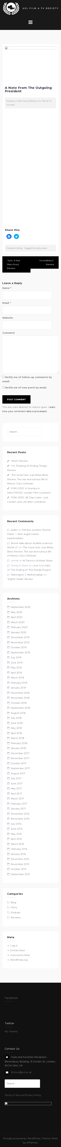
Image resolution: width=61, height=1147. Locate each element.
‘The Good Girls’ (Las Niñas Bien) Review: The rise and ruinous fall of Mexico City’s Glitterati (27, 479)
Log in (14, 945)
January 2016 (18, 854)
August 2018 (18, 713)
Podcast (15, 912)
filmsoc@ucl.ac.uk (21, 1072)
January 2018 (18, 748)
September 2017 (20, 768)
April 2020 (17, 617)
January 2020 (18, 632)
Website (7, 317)
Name (6, 288)
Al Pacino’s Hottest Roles (38, 560)
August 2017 (18, 773)
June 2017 (17, 783)
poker (14, 530)
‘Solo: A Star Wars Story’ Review (13, 264)
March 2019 (17, 677)
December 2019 (20, 637)
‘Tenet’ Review (19, 461)
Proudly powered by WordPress (21, 1138)
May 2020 (16, 612)
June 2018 (17, 723)
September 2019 (20, 652)
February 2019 (19, 682)
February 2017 (19, 803)
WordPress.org (19, 959)
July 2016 (16, 823)
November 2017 (20, 758)
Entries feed (17, 950)
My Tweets (11, 1031)
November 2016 (20, 818)
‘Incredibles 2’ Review (46, 262)
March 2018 (17, 738)
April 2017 (16, 793)
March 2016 (17, 844)
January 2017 (18, 808)
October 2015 (18, 869)
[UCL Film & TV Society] (30, 8)
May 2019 (16, 667)
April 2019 (16, 672)
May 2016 (16, 834)
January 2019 (18, 687)
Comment (8, 332)
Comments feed (20, 955)
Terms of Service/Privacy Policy (23, 1095)
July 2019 (16, 657)
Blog (19, 248)
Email (6, 303)
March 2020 (18, 622)
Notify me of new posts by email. (26, 387)
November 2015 (20, 864)
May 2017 (16, 788)
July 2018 (16, 718)
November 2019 (20, 642)
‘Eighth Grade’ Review (20, 579)
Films (14, 907)
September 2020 (21, 607)
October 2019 (19, 647)
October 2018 (19, 703)
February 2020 (19, 627)
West (55, 1138)
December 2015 (20, 859)
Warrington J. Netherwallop (27, 574)
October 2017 (19, 763)
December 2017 (20, 753)
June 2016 (17, 828)
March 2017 (17, 798)
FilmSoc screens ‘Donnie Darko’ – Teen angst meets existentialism (29, 534)
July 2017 (16, 778)
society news (40, 248)
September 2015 (20, 874)
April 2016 (16, 839)
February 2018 (19, 743)
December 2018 (20, 692)
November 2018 (20, 697)
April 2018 (16, 733)
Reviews (16, 917)
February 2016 (19, 849)
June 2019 (17, 662)
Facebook (11, 997)
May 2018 (16, 728)
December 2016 (20, 813)
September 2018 (20, 708)
